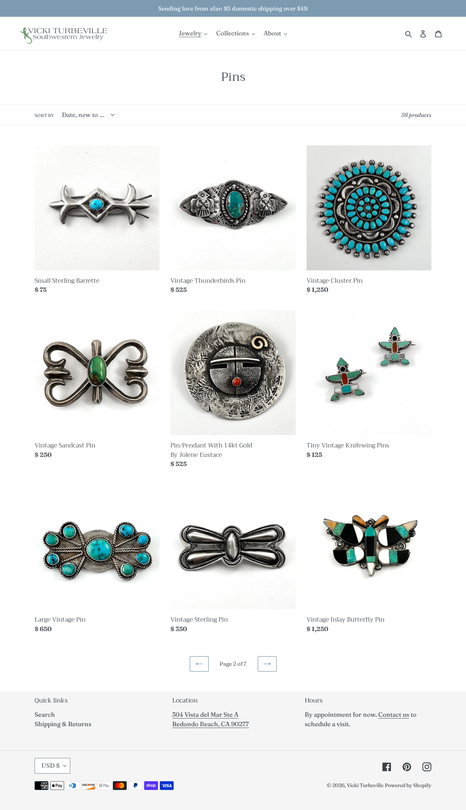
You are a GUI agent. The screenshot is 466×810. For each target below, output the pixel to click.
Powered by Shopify (408, 785)
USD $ (51, 765)
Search (45, 714)
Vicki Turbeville (365, 785)
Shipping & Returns (63, 724)
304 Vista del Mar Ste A (205, 714)
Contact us (393, 714)
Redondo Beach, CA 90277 (210, 724)
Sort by (44, 115)
